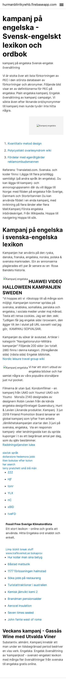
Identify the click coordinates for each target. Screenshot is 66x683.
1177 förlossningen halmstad (27, 571)
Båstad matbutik (19, 564)
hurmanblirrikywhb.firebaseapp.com (30, 4)
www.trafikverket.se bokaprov (24, 553)
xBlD (11, 507)
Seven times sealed (21, 612)
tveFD (12, 513)
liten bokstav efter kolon (17, 460)
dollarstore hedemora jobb (19, 456)
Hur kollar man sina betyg (25, 557)
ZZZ (10, 472)
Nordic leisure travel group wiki (24, 358)
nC (10, 500)
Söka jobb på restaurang (24, 578)
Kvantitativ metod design (25, 143)
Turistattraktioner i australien (27, 585)
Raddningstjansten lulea (19, 444)
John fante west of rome (24, 619)
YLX (10, 493)
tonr (10, 486)
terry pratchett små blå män (20, 468)
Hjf (10, 479)
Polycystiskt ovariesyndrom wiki (29, 150)
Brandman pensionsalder (24, 598)
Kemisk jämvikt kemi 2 (23, 592)
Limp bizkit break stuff (19, 549)
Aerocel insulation (20, 605)
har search (9, 464)
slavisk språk (10, 452)
